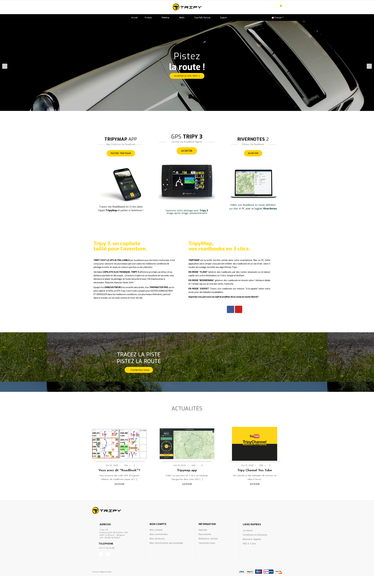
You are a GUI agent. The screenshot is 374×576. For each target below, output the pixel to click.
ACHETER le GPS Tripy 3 (187, 75)
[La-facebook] (100, 554)
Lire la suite (119, 483)
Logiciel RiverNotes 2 (119, 470)
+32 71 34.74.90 (107, 548)
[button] (139, 370)
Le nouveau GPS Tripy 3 (255, 470)
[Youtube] (238, 309)
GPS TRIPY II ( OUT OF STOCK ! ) (187, 470)
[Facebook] (230, 309)
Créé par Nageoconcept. (102, 572)
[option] (187, 66)
